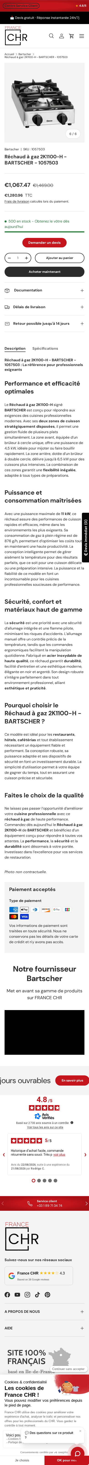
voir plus (59, 1154)
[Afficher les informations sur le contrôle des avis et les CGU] (72, 1122)
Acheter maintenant (44, 272)
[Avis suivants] (85, 1154)
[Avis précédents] (3, 1154)
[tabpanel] (44, 616)
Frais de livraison (17, 201)
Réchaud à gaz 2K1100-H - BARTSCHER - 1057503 (36, 57)
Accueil (9, 54)
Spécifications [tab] (45, 348)
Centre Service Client (21, 6)
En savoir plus (66, 1080)
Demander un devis (44, 242)
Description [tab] (15, 348)
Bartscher (24, 54)
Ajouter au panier (59, 258)
